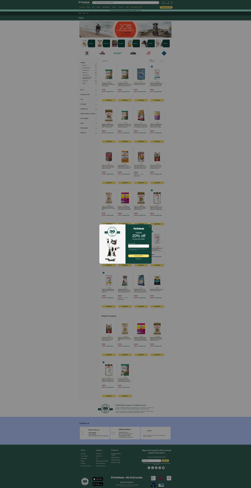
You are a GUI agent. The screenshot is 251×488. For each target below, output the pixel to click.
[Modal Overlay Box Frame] (125, 244)
